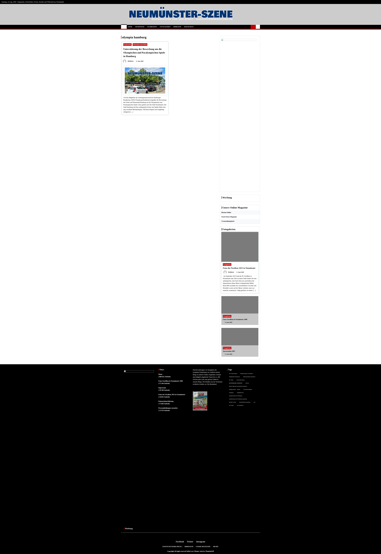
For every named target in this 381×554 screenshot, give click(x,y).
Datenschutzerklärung (165, 401)
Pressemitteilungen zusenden (168, 408)
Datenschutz (189, 27)
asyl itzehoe (231, 405)
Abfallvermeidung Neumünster (249, 376)
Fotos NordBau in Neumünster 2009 (235, 319)
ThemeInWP (209, 551)
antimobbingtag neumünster (244, 402)
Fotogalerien (165, 27)
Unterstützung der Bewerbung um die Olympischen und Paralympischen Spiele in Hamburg (144, 53)
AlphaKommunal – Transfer (234, 389)
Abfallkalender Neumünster (234, 376)
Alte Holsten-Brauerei (247, 389)
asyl (254, 402)
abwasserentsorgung (240, 380)
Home (130, 27)
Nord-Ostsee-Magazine (229, 217)
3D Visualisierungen (233, 373)
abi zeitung (231, 380)
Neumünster (139, 27)
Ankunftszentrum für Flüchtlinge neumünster (238, 399)
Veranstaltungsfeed (227, 221)
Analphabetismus (240, 392)
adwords (247, 383)
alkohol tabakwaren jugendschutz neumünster (238, 386)
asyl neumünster (240, 405)
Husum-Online (226, 212)
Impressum (177, 27)
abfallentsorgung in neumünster (246, 373)
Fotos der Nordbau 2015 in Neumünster (239, 268)
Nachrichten (152, 27)
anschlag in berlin (232, 402)
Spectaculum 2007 (229, 351)
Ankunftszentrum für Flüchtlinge (235, 395)
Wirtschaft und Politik (140, 44)
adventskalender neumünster (235, 383)
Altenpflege (231, 392)
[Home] (124, 27)
